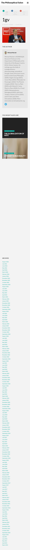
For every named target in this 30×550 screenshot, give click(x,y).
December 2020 (6, 402)
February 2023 (5, 348)
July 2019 (4, 437)
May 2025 (4, 292)
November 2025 (6, 280)
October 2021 (5, 381)
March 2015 (5, 545)
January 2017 (5, 499)
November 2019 (6, 429)
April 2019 (4, 443)
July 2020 (4, 412)
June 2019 (4, 439)
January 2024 (5, 325)
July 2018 (4, 462)
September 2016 (6, 507)
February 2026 (5, 274)
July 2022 (4, 363)
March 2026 (5, 272)
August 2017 (5, 485)
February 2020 (5, 423)
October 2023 (5, 332)
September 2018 (6, 458)
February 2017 (5, 497)
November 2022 (6, 354)
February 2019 (5, 447)
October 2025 (5, 282)
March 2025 (5, 297)
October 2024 (5, 307)
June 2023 (4, 340)
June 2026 (4, 266)
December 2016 (6, 501)
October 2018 (5, 456)
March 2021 (5, 396)
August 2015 (5, 534)
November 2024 (6, 305)
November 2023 (6, 330)
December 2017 (6, 476)
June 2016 (4, 514)
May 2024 (4, 317)
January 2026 (5, 276)
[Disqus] (15, 184)
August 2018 (5, 460)
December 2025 (6, 278)
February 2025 (5, 299)
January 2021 (5, 400)
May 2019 (4, 441)
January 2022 (5, 375)
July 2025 (4, 288)
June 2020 (4, 414)
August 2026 (5, 261)
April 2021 (4, 394)
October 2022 (5, 356)
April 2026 (4, 270)
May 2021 (4, 392)
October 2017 (5, 481)
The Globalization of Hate (14, 134)
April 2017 (4, 493)
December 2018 (6, 452)
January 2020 (5, 425)
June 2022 (4, 365)
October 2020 (5, 406)
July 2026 (4, 264)
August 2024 (5, 311)
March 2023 (5, 346)
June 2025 (4, 290)
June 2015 (4, 539)
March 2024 (5, 321)
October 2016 (5, 505)
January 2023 (5, 350)
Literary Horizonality (14, 156)
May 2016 (4, 516)
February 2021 (5, 398)
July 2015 (4, 536)
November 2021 (6, 379)
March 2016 (5, 520)
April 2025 (4, 295)
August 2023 (5, 336)
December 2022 (6, 352)
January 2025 (5, 301)
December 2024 (6, 303)
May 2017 (4, 491)
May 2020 (4, 417)
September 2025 (6, 284)
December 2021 (6, 377)
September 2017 (6, 483)
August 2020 (5, 410)
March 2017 (5, 495)
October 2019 (5, 431)
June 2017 (4, 489)
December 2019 (6, 427)
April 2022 (4, 369)
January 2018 (5, 474)
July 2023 (4, 338)
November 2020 (6, 404)
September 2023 (6, 334)
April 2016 (4, 518)
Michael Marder (8, 24)
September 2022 (6, 359)
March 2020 (5, 421)
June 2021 (4, 390)
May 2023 (4, 342)
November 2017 (6, 478)
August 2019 (5, 435)
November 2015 (6, 528)
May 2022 (4, 367)
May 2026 (4, 268)
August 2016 (5, 510)
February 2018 (5, 472)
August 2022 (5, 361)
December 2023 (6, 328)
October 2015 (5, 530)
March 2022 (5, 371)
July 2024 (4, 313)
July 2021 (4, 388)
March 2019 (5, 445)
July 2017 (4, 487)
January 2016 (5, 524)
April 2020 (4, 419)
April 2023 (4, 344)
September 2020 (6, 408)
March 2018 (5, 470)
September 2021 (6, 383)
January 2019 (5, 450)
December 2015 (6, 526)
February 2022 (5, 373)
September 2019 (6, 433)
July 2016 (4, 512)
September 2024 (6, 309)
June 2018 (4, 464)
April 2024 (4, 319)
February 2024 (5, 323)
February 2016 (5, 522)
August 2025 (5, 286)
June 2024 (4, 315)
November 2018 (6, 454)
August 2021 (5, 385)
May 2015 (4, 541)
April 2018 (4, 468)
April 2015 (4, 543)
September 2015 (6, 532)
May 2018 (4, 466)
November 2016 (6, 503)
